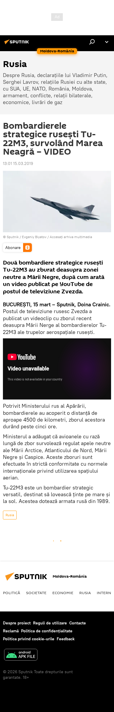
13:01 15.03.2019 (18, 163)
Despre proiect (17, 623)
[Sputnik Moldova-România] (17, 44)
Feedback (66, 638)
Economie (62, 592)
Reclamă (11, 631)
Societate (36, 592)
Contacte (77, 623)
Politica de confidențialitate (46, 631)
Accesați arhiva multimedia (71, 237)
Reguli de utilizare (50, 623)
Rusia (10, 515)
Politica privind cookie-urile (28, 638)
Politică (11, 592)
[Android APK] (21, 655)
